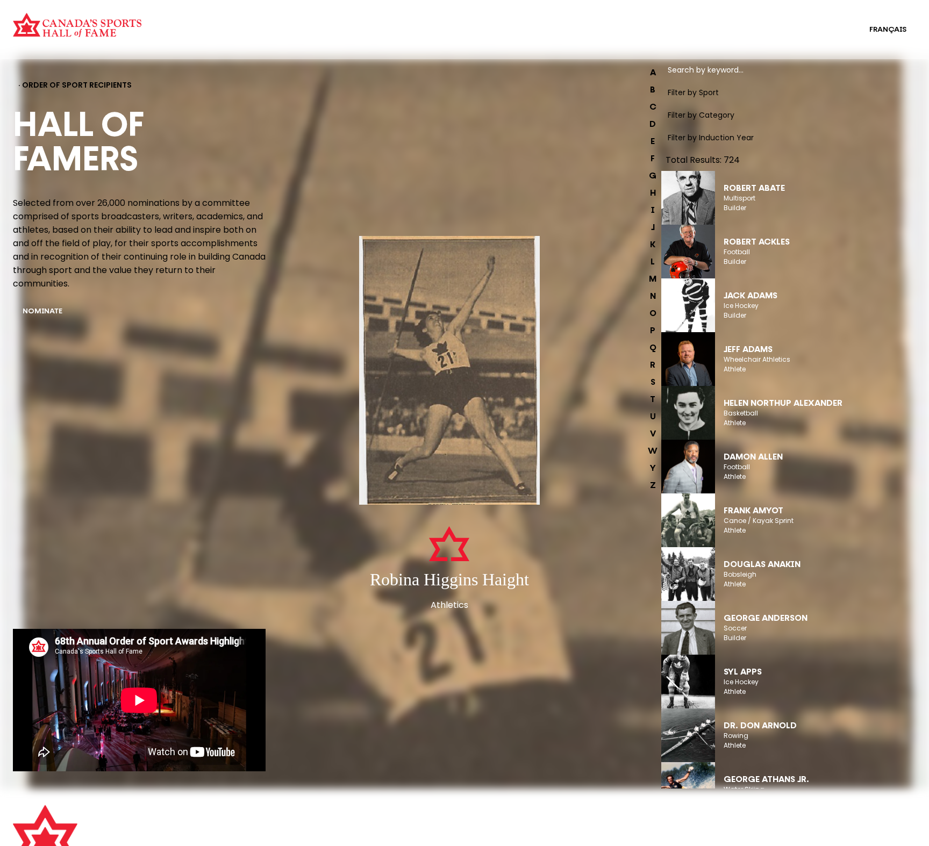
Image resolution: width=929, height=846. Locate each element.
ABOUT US (258, 818)
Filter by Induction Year (711, 137)
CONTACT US (264, 833)
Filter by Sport (693, 92)
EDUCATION (473, 22)
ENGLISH (832, 30)
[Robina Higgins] (449, 371)
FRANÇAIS (887, 30)
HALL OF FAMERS (482, 36)
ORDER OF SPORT (241, 36)
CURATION (228, 22)
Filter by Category (701, 115)
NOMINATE (42, 311)
